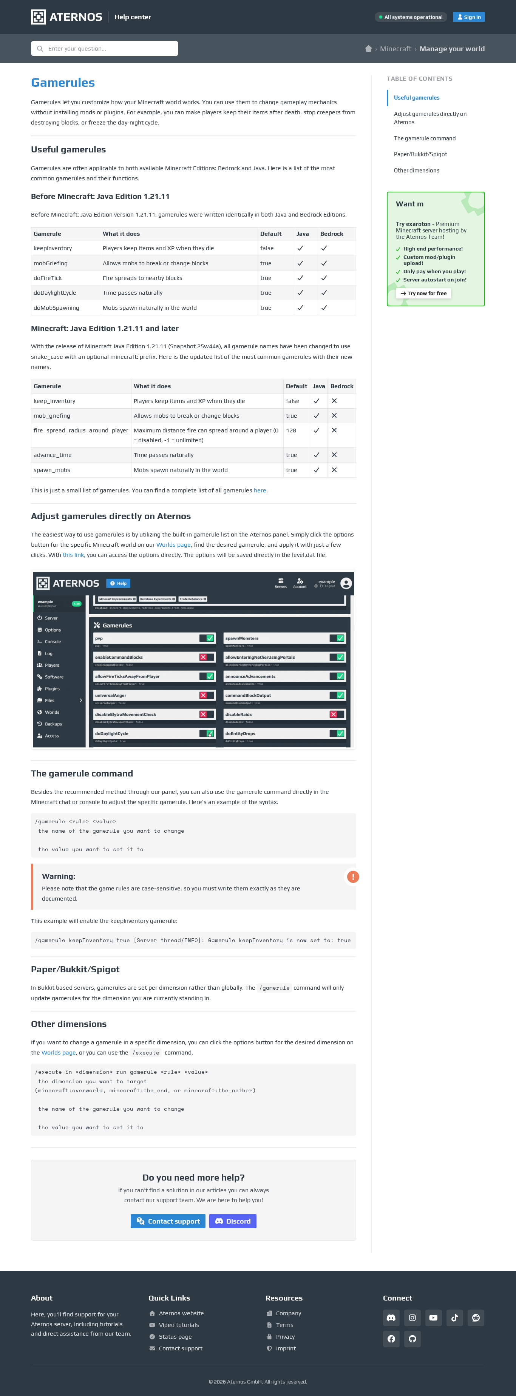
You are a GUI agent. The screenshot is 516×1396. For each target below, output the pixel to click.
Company (288, 1313)
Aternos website (181, 1313)
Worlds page (173, 544)
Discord (238, 1221)
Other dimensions (416, 170)
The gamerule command (425, 138)
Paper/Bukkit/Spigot (420, 154)
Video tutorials (179, 1324)
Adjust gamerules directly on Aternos (430, 118)
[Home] (66, 17)
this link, (74, 554)
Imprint (286, 1348)
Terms (285, 1324)
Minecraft (396, 49)
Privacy (285, 1336)
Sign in (472, 17)
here (260, 490)
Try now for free (427, 293)
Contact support (174, 1221)
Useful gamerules (417, 97)
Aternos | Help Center (368, 48)
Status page (175, 1336)
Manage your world (452, 49)
